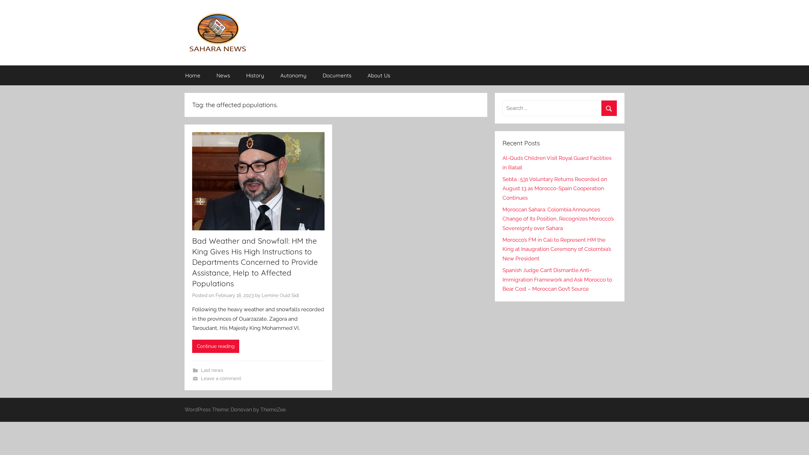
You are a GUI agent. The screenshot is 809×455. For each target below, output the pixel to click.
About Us (379, 75)
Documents (337, 75)
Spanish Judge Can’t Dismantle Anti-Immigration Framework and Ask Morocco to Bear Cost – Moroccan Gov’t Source (557, 279)
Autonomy (293, 75)
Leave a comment (221, 378)
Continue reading (215, 346)
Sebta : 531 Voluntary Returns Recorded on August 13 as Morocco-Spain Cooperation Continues (554, 188)
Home (192, 75)
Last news (212, 370)
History (255, 75)
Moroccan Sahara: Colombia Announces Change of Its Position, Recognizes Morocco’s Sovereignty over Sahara (558, 219)
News (223, 75)
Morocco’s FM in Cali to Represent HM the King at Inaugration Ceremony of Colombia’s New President (556, 249)
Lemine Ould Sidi (280, 295)
